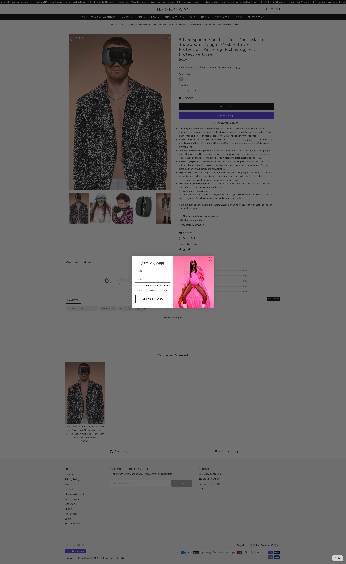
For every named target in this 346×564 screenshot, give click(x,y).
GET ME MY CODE (152, 299)
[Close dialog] (210, 259)
